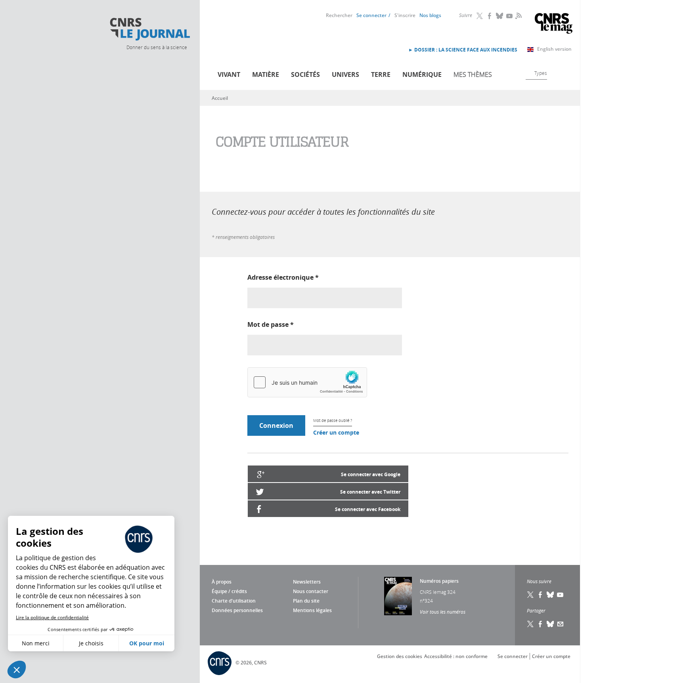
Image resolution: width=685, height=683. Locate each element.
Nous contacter (310, 591)
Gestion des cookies (399, 656)
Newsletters (307, 581)
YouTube (510, 16)
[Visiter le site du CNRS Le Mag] (553, 24)
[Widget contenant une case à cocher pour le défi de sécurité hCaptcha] (307, 382)
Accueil (220, 98)
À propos (222, 581)
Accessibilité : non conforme (456, 656)
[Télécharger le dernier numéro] (398, 596)
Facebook (490, 16)
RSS (518, 15)
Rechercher (339, 15)
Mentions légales (312, 610)
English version (554, 49)
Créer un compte (336, 432)
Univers (345, 74)
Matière (265, 74)
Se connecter (371, 15)
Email (560, 624)
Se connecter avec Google (370, 474)
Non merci (36, 643)
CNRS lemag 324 (437, 592)
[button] (16, 669)
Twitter (480, 16)
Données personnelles (237, 610)
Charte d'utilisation (234, 600)
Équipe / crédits (229, 591)
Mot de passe (270, 324)
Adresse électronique (283, 277)
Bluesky (500, 16)
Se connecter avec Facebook (367, 509)
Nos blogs (430, 15)
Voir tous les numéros (442, 612)
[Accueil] (149, 29)
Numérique (422, 74)
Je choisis (91, 643)
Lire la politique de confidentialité (52, 617)
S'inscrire (404, 15)
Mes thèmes (472, 74)
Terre (380, 74)
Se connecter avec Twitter (370, 491)
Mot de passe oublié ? (332, 420)
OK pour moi (146, 643)
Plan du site (306, 600)
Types (540, 73)
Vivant (229, 74)
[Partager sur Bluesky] (551, 624)
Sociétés (305, 74)
